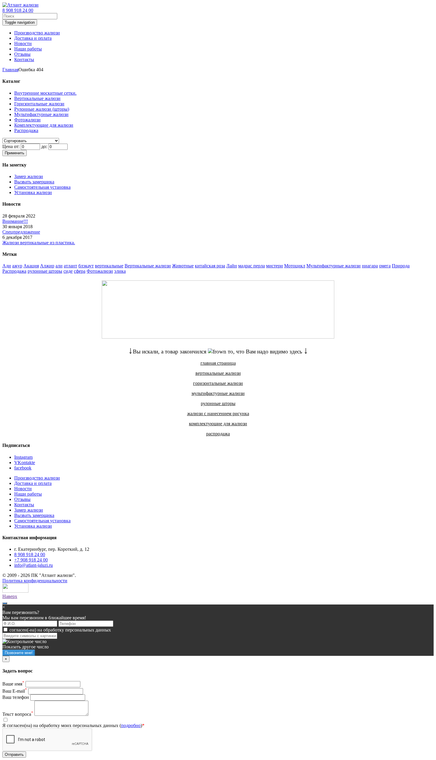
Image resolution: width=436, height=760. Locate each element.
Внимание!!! (15, 221)
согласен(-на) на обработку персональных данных (60, 629)
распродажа (218, 433)
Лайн (231, 265)
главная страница (218, 363)
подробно (131, 725)
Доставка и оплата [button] (33, 38)
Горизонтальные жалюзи (39, 103)
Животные (183, 265)
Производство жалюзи (37, 477)
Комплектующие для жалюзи (43, 125)
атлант (70, 265)
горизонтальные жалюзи (218, 383)
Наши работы (28, 493)
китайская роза (210, 265)
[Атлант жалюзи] (20, 4)
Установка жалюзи (33, 192)
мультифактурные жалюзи (218, 393)
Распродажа (26, 130)
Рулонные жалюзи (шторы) (41, 109)
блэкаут (86, 265)
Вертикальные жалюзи (37, 98)
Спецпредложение (21, 231)
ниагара (370, 265)
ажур (17, 265)
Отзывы (22, 499)
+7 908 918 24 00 (31, 559)
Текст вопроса (17, 714)
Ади (6, 265)
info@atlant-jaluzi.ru (33, 565)
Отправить (14, 754)
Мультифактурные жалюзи (41, 114)
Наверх (9, 596)
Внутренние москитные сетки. (45, 93)
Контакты (24, 504)
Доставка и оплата (33, 483)
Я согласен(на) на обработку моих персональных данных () (73, 725)
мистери (274, 265)
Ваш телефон (15, 697)
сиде (68, 271)
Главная (10, 69)
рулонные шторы (45, 271)
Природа (401, 265)
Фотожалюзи (27, 119)
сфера (79, 271)
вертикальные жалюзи (218, 373)
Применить (14, 153)
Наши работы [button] (28, 48)
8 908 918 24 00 (17, 10)
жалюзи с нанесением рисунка (218, 413)
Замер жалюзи (28, 176)
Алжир (47, 265)
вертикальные (109, 265)
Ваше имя (13, 683)
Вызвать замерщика (34, 181)
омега (385, 265)
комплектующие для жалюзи (218, 423)
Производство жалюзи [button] (37, 32)
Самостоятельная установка (42, 187)
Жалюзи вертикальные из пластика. (38, 242)
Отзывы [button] (22, 54)
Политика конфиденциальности (34, 580)
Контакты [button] (24, 59)
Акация (31, 265)
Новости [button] (23, 43)
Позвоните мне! (19, 652)
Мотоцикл (294, 265)
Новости (23, 488)
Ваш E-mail (14, 691)
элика (120, 271)
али (59, 265)
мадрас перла (251, 265)
